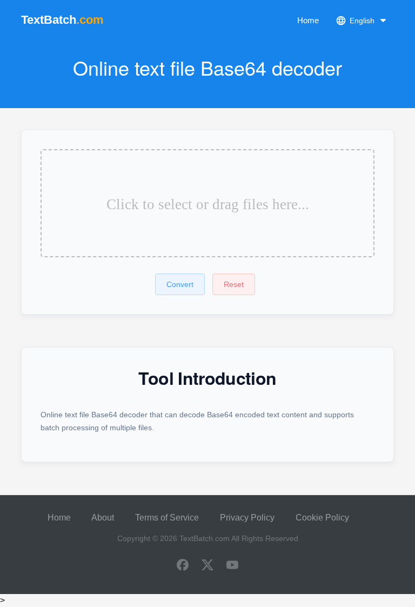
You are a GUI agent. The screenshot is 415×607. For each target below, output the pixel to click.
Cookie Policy (322, 517)
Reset (234, 284)
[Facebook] (183, 566)
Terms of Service (167, 517)
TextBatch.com (204, 538)
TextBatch (62, 19)
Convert (179, 284)
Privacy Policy (247, 517)
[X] (207, 566)
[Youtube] (232, 566)
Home (308, 20)
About (102, 517)
